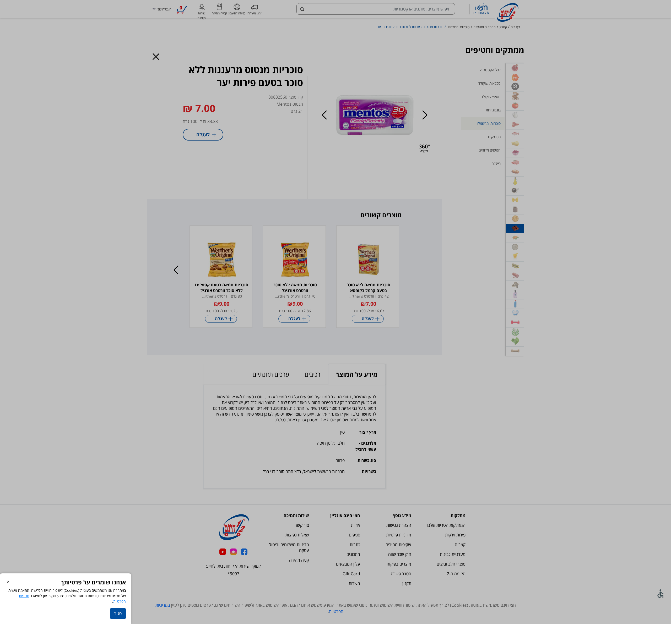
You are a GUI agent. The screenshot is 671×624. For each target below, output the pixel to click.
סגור (118, 613)
